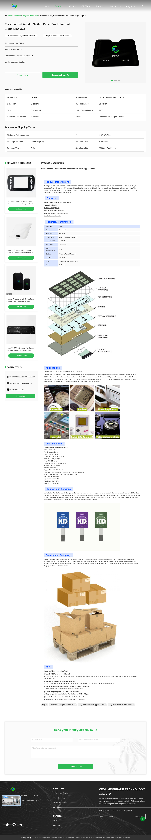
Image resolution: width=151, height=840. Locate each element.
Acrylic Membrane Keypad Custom (92, 705)
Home (46, 6)
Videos (72, 6)
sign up (140, 817)
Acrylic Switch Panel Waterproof (121, 705)
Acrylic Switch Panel (30, 16)
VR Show (85, 6)
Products (59, 6)
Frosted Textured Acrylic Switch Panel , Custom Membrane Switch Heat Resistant (20, 301)
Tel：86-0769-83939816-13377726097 (23, 796)
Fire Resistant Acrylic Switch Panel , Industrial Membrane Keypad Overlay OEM (20, 203)
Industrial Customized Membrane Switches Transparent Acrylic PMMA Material (19, 252)
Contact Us (115, 6)
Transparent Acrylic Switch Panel (63, 705)
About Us (100, 6)
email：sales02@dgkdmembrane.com (22, 800)
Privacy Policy (26, 837)
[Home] (14, 6)
